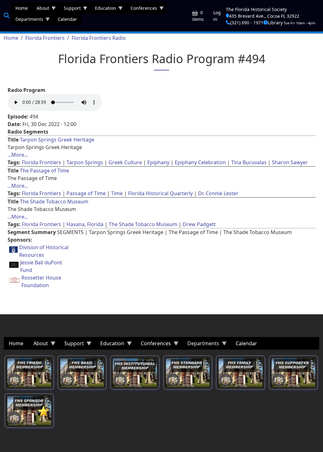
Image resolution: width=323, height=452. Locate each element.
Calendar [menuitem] (67, 19)
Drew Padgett (199, 224)
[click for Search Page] (6, 15)
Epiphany (158, 162)
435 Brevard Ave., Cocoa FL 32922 (264, 16)
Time (117, 193)
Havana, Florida (85, 224)
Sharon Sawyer (290, 162)
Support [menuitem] (70, 9)
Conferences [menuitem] (141, 9)
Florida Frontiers (45, 37)
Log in (217, 15)
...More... (18, 154)
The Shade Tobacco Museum (54, 201)
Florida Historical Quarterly (160, 193)
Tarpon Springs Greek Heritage (57, 139)
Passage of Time (86, 193)
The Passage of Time (44, 170)
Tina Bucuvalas (249, 162)
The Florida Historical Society (256, 9)
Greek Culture (125, 162)
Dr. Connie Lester (218, 193)
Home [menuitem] (21, 8)
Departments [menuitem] (27, 20)
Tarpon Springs (85, 162)
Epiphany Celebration (200, 162)
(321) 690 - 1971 (246, 23)
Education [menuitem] (103, 9)
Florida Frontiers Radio (99, 37)
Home (11, 37)
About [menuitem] (40, 9)
